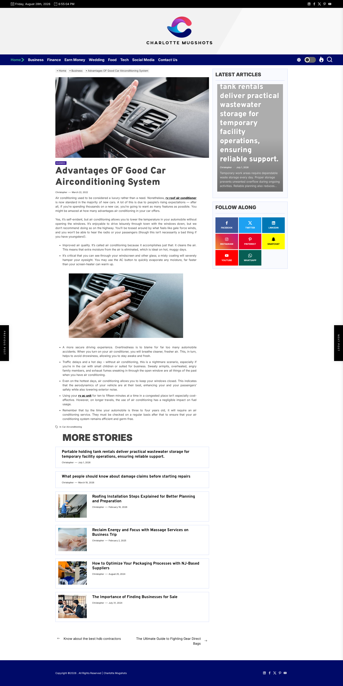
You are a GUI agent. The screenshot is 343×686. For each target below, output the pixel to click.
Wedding (97, 60)
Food (112, 60)
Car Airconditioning (72, 426)
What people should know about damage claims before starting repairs (126, 476)
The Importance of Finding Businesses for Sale (134, 597)
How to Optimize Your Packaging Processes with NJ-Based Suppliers (145, 566)
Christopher (61, 192)
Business (36, 60)
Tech (124, 60)
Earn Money (74, 60)
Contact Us (167, 60)
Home (16, 60)
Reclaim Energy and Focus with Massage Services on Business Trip (140, 532)
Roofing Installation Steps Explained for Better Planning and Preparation (143, 499)
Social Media (143, 60)
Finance (54, 60)
